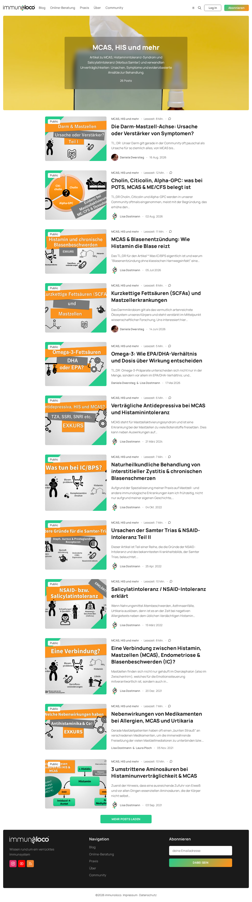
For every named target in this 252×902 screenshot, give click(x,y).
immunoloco (113, 895)
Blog (42, 8)
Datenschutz (148, 895)
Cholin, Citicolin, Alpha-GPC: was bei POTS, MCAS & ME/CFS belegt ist (157, 184)
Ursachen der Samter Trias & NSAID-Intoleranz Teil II (155, 534)
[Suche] (199, 8)
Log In (213, 8)
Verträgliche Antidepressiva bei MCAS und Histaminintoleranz (158, 409)
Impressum (130, 895)
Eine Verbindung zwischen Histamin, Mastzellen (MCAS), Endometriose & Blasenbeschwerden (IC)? (156, 655)
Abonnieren (236, 8)
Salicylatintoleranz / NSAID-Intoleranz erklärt (158, 592)
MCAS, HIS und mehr (125, 119)
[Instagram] (13, 863)
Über (97, 8)
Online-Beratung (62, 8)
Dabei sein (200, 862)
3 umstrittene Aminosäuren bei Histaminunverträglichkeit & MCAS (154, 772)
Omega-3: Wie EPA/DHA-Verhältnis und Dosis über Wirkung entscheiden (156, 357)
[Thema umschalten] (193, 8)
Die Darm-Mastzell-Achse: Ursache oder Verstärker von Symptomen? (154, 130)
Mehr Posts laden (126, 819)
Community (114, 8)
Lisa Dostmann (130, 216)
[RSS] (30, 863)
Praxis (84, 8)
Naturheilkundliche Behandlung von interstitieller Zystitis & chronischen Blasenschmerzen (156, 471)
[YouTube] (21, 863)
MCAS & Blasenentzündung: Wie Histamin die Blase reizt (150, 243)
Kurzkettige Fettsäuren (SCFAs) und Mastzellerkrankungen (156, 296)
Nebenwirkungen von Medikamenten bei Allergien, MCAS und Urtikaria (156, 717)
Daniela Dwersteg (132, 157)
